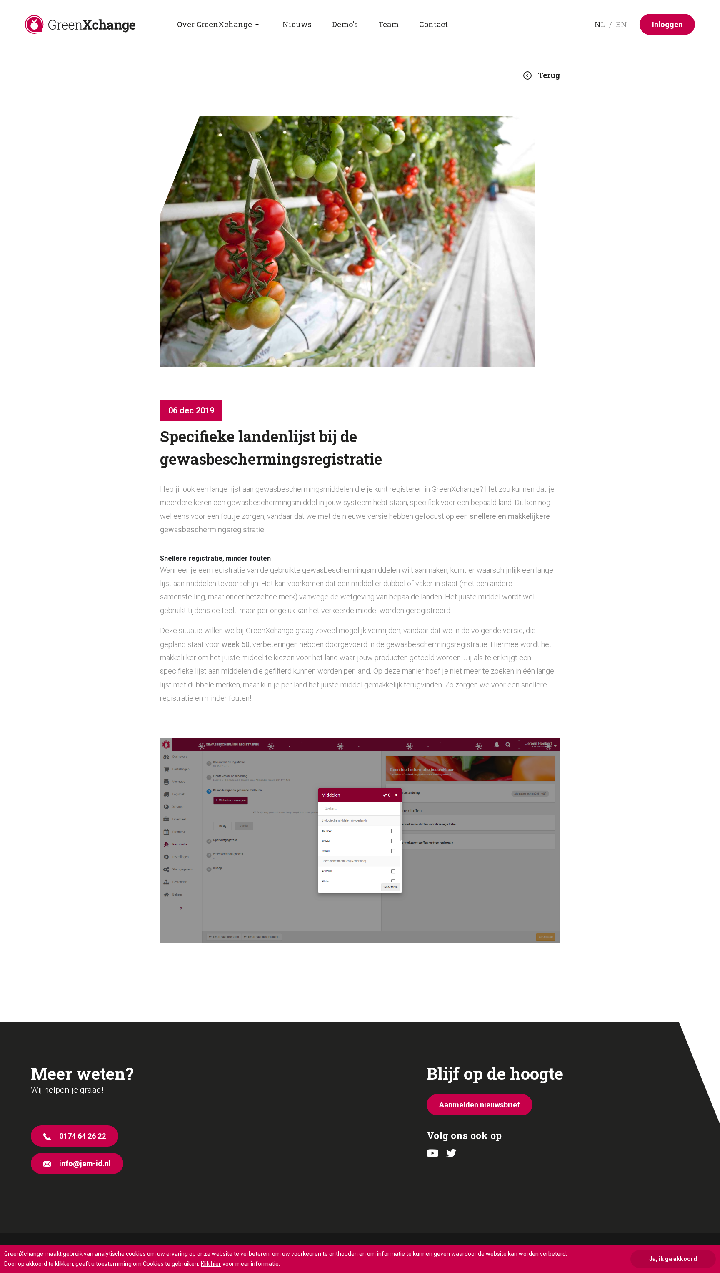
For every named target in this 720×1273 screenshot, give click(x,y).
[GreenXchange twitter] (451, 1153)
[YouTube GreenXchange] (432, 1153)
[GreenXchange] (101, 24)
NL (600, 24)
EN (621, 24)
